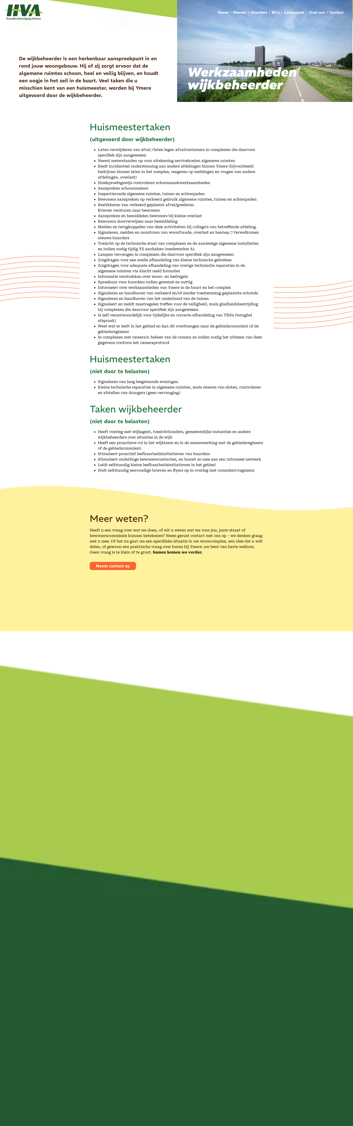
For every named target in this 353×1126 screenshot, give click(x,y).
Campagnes (294, 12)
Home (223, 12)
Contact (336, 12)
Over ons (317, 12)
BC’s (275, 12)
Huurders (259, 12)
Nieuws (239, 12)
